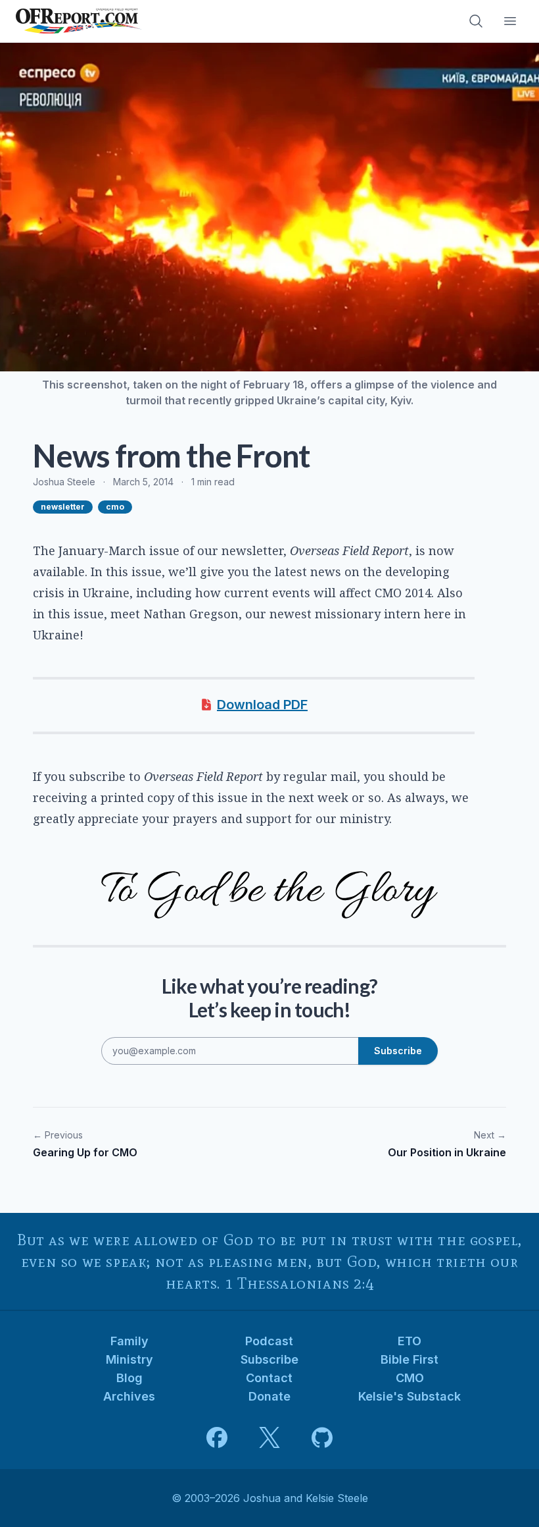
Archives (129, 1396)
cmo (115, 507)
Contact (269, 1378)
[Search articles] (476, 21)
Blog (129, 1378)
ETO (409, 1341)
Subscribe (269, 1359)
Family (129, 1341)
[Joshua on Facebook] (216, 1437)
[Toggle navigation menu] (510, 21)
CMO (410, 1378)
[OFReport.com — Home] (79, 21)
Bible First (409, 1359)
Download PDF (262, 704)
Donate (269, 1396)
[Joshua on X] (269, 1437)
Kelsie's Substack (409, 1396)
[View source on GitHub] (322, 1437)
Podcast (269, 1341)
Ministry (129, 1359)
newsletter (63, 507)
